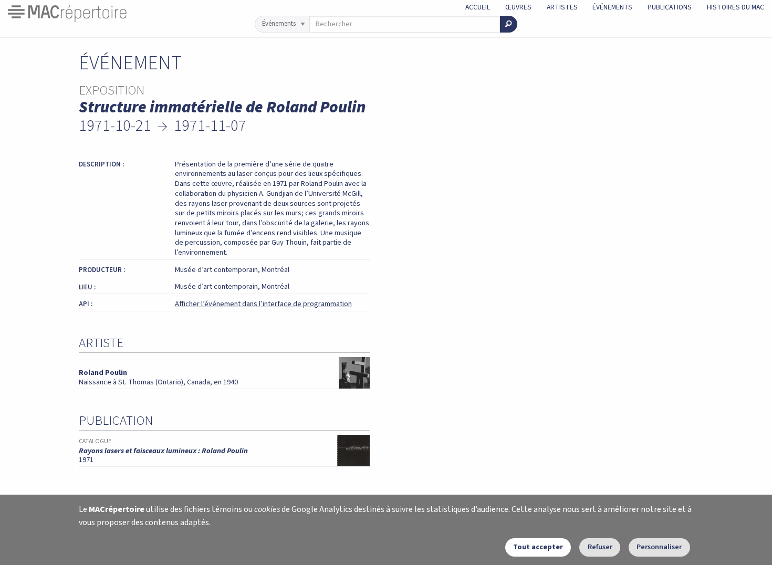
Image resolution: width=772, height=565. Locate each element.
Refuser (600, 546)
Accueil (477, 7)
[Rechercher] (508, 24)
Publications (670, 7)
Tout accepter (538, 546)
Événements (612, 7)
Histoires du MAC (735, 7)
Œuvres (518, 7)
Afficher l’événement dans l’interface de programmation (263, 303)
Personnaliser (659, 546)
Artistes (562, 7)
